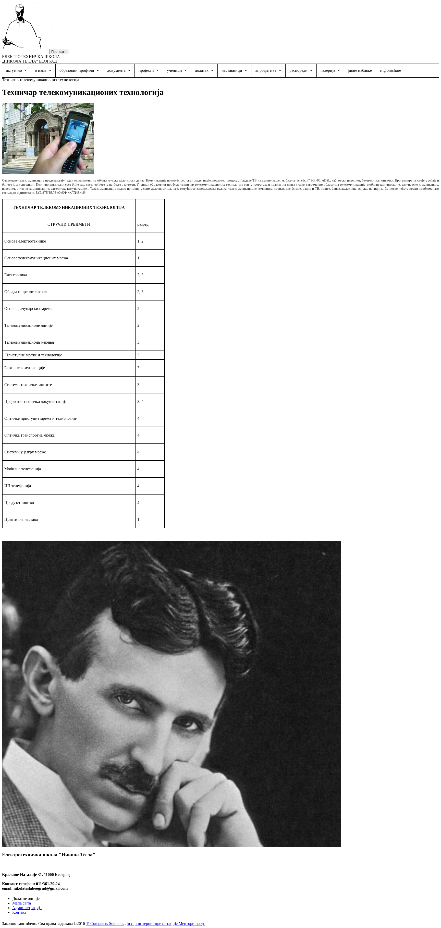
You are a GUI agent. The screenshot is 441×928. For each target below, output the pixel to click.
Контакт (19, 912)
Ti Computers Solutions (105, 923)
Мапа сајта (21, 903)
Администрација (27, 908)
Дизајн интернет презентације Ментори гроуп (165, 923)
